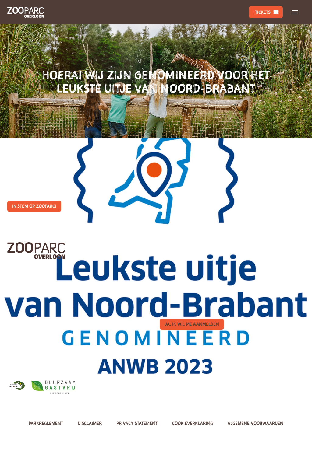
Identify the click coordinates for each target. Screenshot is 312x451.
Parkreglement (46, 423)
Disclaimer (90, 423)
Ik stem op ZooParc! (34, 206)
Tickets (263, 12)
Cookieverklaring (192, 423)
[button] (295, 12)
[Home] (25, 12)
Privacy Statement (137, 423)
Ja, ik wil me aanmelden (192, 324)
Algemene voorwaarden (255, 423)
